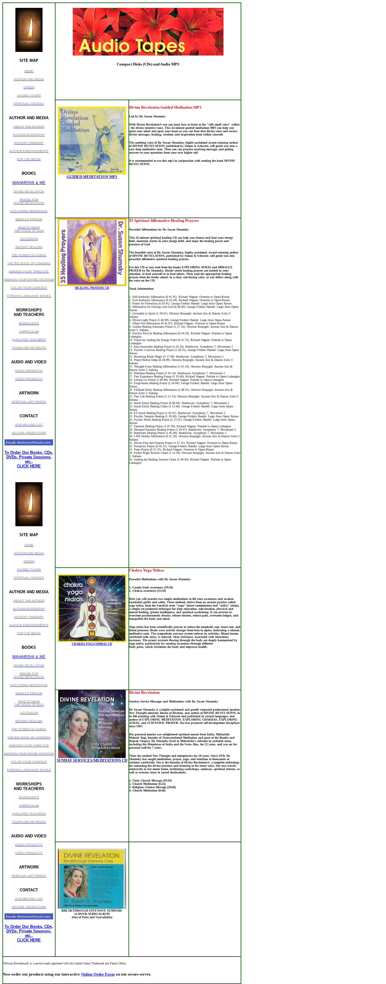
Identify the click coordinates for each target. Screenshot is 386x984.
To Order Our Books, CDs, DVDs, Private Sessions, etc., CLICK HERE (29, 459)
